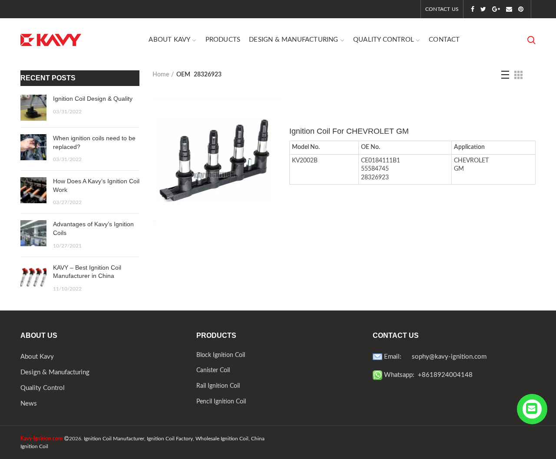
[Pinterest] (520, 9)
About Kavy (37, 356)
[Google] (496, 9)
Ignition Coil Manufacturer (114, 438)
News (28, 403)
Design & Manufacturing (54, 372)
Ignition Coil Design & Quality (92, 98)
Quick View (276, 109)
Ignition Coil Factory (170, 438)
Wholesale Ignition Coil (221, 438)
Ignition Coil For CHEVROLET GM (349, 131)
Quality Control (42, 388)
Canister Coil (213, 370)
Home (160, 75)
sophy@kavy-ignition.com (449, 356)
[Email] (509, 9)
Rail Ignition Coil (218, 386)
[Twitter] (483, 9)
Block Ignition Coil (220, 355)
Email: (397, 356)
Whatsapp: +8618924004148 (427, 375)
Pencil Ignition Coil (221, 402)
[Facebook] (472, 9)
